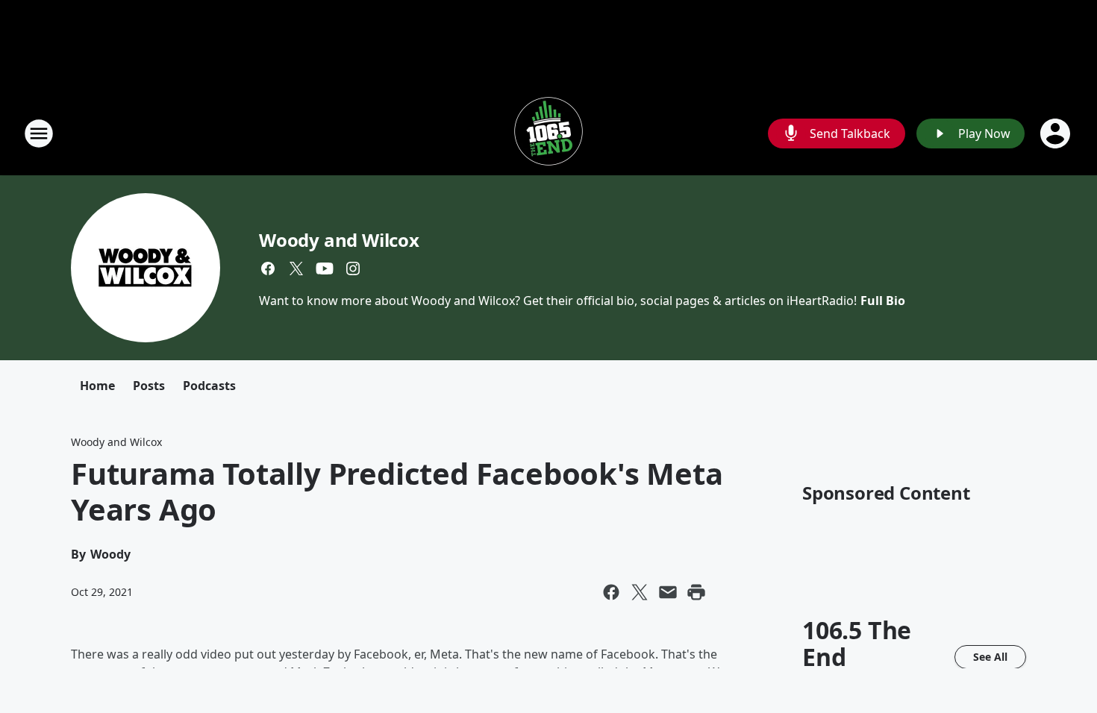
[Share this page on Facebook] (611, 592)
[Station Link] (548, 133)
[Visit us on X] (296, 268)
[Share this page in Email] (667, 592)
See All (990, 657)
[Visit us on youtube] (325, 268)
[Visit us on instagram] (353, 268)
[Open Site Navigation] (39, 133)
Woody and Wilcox (339, 239)
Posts (149, 385)
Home (97, 385)
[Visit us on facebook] (268, 268)
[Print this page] (696, 592)
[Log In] (1056, 133)
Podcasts (209, 385)
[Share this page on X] (639, 592)
